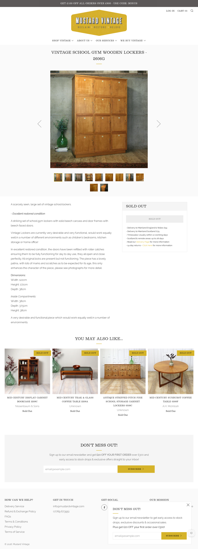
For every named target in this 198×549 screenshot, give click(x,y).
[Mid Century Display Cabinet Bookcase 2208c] (27, 371)
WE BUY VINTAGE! (132, 40)
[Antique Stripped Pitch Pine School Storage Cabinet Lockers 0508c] (123, 371)
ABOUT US (83, 40)
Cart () (182, 11)
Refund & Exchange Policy (20, 511)
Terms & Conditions (16, 521)
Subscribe (134, 469)
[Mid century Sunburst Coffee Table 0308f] (170, 371)
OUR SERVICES (105, 40)
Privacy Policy (13, 526)
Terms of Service (15, 531)
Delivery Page (142, 242)
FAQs (8, 516)
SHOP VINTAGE (61, 40)
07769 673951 (61, 511)
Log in (170, 11)
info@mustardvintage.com (68, 506)
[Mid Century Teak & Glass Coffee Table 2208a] (75, 371)
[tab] (58, 177)
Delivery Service (14, 506)
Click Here (147, 245)
